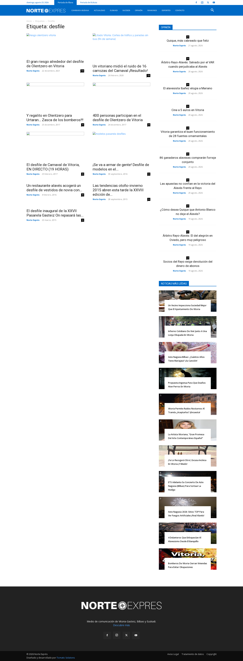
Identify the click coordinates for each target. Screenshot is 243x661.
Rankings (152, 10)
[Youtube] (213, 2)
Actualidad (99, 10)
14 (82, 71)
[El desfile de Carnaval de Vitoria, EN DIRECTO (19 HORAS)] (55, 146)
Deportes (166, 10)
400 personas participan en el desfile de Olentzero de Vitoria (118, 117)
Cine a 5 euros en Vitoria (187, 110)
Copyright (211, 654)
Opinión (138, 10)
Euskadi (114, 10)
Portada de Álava (65, 2)
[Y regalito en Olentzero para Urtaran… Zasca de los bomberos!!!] (55, 97)
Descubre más (121, 625)
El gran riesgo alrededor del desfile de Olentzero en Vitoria (55, 63)
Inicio (29, 21)
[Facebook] (196, 2)
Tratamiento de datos (193, 654)
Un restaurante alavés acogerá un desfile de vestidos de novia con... (54, 187)
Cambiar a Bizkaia (80, 10)
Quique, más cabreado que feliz (188, 40)
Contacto (179, 10)
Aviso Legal (173, 654)
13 (148, 75)
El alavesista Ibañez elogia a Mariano (187, 88)
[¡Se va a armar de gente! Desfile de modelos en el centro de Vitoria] (121, 146)
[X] (208, 2)
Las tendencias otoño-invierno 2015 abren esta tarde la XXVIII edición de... (118, 190)
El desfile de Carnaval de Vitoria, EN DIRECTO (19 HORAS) (53, 167)
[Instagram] (202, 2)
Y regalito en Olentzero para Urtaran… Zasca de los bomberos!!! (55, 117)
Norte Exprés (33, 70)
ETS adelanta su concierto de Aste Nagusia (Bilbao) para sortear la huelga (186, 486)
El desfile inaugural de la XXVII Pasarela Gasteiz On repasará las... (55, 213)
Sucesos (126, 10)
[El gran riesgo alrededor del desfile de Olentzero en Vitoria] (55, 45)
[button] (212, 10)
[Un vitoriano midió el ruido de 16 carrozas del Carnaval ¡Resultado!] (121, 47)
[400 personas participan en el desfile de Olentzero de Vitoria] (121, 97)
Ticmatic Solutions (66, 657)
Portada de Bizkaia (88, 2)
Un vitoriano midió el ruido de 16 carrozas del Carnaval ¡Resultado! (120, 68)
